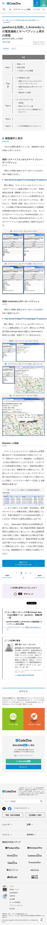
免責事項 (12, 896)
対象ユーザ (21, 64)
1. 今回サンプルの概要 (25, 70)
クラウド (13, 48)
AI (10, 9)
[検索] (4, 9)
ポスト (32, 603)
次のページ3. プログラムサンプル (23, 563)
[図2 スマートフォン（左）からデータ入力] (23, 247)
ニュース (6, 824)
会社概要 (12, 899)
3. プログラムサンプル (25, 99)
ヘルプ (11, 886)
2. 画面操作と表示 (23, 78)
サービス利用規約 (14, 902)
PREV (7, 575)
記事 (29, 824)
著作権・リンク (14, 889)
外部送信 (12, 908)
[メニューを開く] (3, 3)
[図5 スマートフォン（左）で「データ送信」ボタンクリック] (23, 379)
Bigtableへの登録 (24, 92)
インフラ (36, 9)
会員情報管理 (13, 893)
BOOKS (30, 834)
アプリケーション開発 (22, 9)
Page (7, 67)
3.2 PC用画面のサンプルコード (29, 126)
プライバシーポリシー (16, 905)
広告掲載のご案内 (35, 815)
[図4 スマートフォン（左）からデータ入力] (23, 352)
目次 (23, 57)
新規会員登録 (24, 761)
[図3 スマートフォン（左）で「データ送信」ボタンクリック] (23, 279)
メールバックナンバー (25, 755)
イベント (6, 834)
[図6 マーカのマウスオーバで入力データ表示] (23, 416)
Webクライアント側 (25, 106)
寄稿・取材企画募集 (13, 815)
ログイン (24, 767)
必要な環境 (21, 67)
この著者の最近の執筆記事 (24, 675)
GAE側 (20, 103)
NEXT (39, 575)
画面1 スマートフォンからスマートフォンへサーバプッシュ (30, 82)
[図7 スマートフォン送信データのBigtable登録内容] (23, 498)
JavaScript (6, 48)
